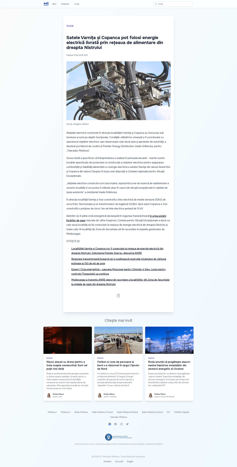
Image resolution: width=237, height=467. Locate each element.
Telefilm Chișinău (181, 412)
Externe (49, 358)
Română (107, 461)
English (130, 461)
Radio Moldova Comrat (152, 412)
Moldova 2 (65, 412)
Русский (119, 461)
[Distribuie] (118, 295)
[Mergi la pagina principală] (46, 3)
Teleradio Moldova (118, 417)
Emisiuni (65, 4)
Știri (54, 4)
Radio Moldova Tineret (102, 412)
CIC (168, 412)
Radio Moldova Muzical (127, 412)
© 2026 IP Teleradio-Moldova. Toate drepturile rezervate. (118, 456)
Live (76, 4)
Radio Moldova (81, 412)
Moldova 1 (52, 412)
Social (69, 25)
